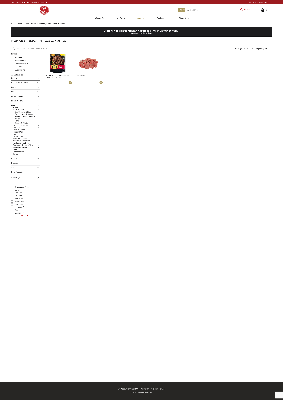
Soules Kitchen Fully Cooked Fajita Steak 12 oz (57, 76)
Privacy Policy (146, 389)
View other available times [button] (141, 33)
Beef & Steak (30, 24)
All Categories (17, 75)
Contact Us (134, 389)
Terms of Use (159, 389)
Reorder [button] (247, 10)
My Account (122, 389)
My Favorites (16, 2)
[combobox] (181, 10)
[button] (39, 2)
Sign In (253, 2)
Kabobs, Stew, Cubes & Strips (52, 24)
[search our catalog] (187, 10)
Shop (13, 24)
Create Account (263, 2)
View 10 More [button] (25, 216)
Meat (20, 24)
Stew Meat (80, 75)
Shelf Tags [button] (15, 178)
